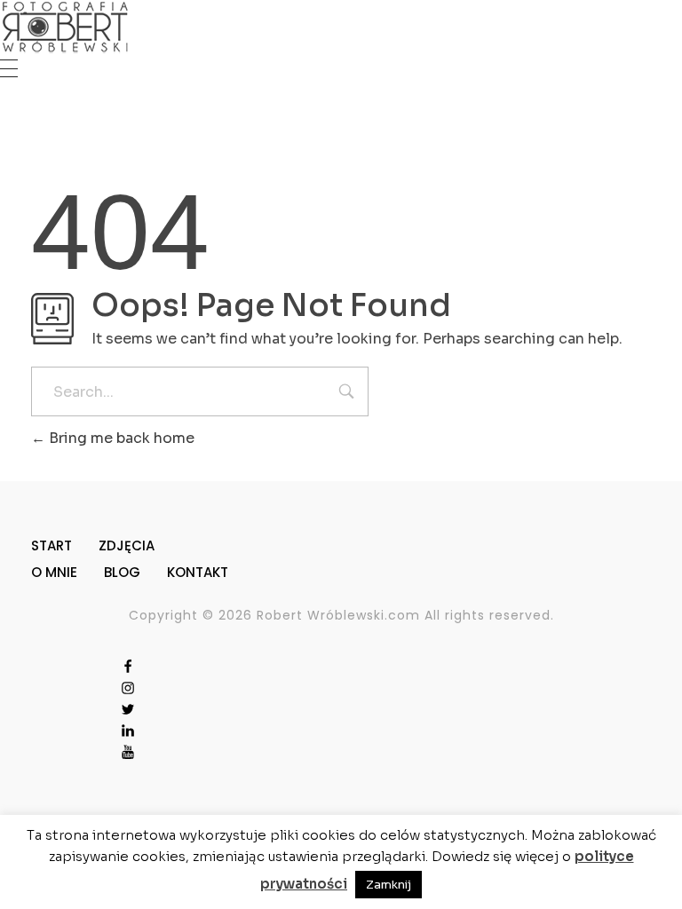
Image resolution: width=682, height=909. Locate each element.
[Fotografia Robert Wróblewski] (65, 26)
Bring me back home (119, 438)
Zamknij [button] (388, 884)
